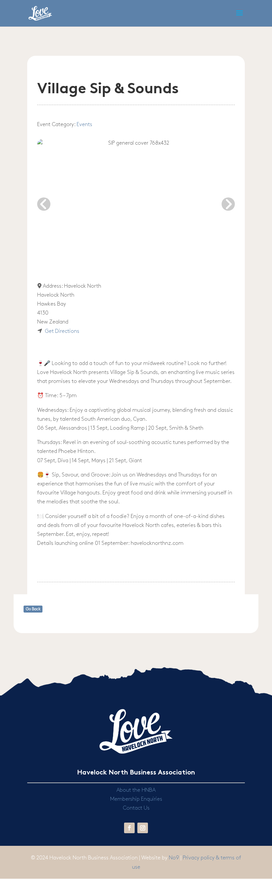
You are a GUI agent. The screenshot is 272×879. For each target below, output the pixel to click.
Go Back (33, 609)
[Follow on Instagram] (142, 828)
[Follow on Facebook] (129, 828)
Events (84, 124)
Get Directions (62, 331)
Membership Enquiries (136, 799)
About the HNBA (136, 790)
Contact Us (136, 808)
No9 (174, 857)
